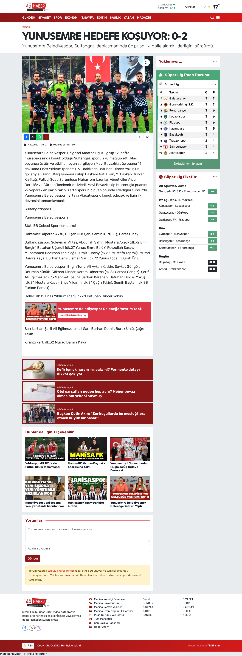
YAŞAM (129, 17)
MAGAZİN (144, 17)
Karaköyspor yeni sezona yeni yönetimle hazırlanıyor (44, 504)
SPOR (58, 17)
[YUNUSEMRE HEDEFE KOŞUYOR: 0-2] (87, 94)
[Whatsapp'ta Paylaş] (39, 137)
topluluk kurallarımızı (61, 570)
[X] (32, 628)
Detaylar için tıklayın (188, 163)
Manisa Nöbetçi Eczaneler (110, 599)
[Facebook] (25, 628)
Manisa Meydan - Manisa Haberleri (23, 653)
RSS (30, 645)
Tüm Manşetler (103, 618)
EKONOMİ (71, 17)
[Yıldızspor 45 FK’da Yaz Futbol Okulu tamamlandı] (45, 449)
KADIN (146, 611)
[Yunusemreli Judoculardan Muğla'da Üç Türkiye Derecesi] (130, 449)
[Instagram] (38, 628)
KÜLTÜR (187, 615)
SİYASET (44, 17)
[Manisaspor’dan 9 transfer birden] (87, 488)
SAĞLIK (115, 17)
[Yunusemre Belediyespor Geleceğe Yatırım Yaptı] (130, 488)
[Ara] (212, 17)
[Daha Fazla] (46, 137)
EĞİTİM (102, 17)
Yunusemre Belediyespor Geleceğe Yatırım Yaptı (128, 504)
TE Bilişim (213, 645)
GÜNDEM (28, 17)
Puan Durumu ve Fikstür (109, 615)
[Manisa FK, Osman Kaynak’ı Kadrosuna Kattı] (87, 449)
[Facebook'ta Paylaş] (26, 137)
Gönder (33, 558)
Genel (146, 599)
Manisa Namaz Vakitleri (108, 607)
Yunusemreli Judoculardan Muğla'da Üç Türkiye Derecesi (129, 467)
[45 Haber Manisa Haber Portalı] (35, 6)
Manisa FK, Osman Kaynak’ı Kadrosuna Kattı (86, 465)
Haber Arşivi (101, 626)
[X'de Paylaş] (33, 137)
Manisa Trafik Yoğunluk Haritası (113, 611)
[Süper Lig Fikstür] (215, 177)
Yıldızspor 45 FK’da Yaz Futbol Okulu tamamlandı (42, 465)
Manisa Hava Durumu (107, 603)
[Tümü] (215, 61)
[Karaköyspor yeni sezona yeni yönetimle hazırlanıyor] (45, 488)
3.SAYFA (87, 17)
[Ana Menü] (217, 17)
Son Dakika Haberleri (107, 623)
